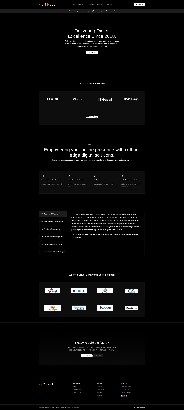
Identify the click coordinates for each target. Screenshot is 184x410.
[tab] (53, 214)
